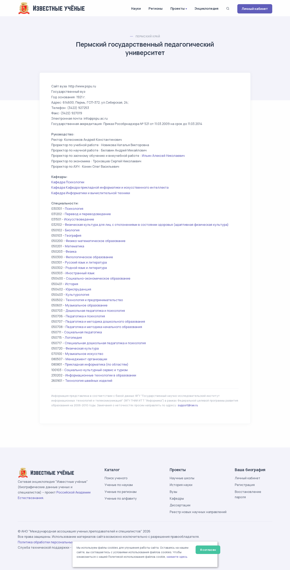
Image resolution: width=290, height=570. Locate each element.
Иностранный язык (79, 273)
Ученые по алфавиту (121, 498)
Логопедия (73, 337)
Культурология (77, 294)
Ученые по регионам (121, 492)
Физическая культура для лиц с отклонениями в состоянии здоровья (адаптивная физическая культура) (147, 224)
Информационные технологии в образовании (100, 375)
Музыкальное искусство (84, 354)
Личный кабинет (255, 9)
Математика (74, 246)
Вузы (173, 492)
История (71, 284)
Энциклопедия (206, 8)
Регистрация (245, 485)
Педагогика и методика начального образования (103, 327)
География (73, 235)
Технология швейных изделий (88, 380)
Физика (70, 251)
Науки (136, 8)
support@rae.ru (188, 405)
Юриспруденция (78, 289)
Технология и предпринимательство (94, 300)
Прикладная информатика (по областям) (96, 364)
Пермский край (148, 36)
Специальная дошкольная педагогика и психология (105, 343)
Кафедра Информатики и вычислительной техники (90, 193)
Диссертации (180, 505)
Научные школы (182, 478)
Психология (74, 208)
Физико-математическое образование (95, 241)
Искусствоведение (79, 219)
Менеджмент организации (86, 359)
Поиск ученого (116, 478)
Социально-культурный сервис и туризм (96, 370)
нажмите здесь (177, 557)
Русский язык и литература (86, 262)
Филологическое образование (89, 257)
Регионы (156, 8)
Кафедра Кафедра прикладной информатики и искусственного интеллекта (109, 187)
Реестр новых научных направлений (198, 512)
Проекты (177, 8)
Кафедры (177, 498)
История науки (181, 485)
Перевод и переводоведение (88, 214)
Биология (72, 230)
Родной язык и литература (86, 268)
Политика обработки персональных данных (52, 542)
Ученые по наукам (119, 485)
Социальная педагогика (83, 332)
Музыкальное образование (86, 305)
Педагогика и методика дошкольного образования (105, 321)
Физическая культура (82, 348)
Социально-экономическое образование (98, 278)
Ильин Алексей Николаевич (163, 155)
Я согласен (208, 550)
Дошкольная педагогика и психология (95, 310)
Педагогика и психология (85, 316)
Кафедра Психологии (67, 182)
